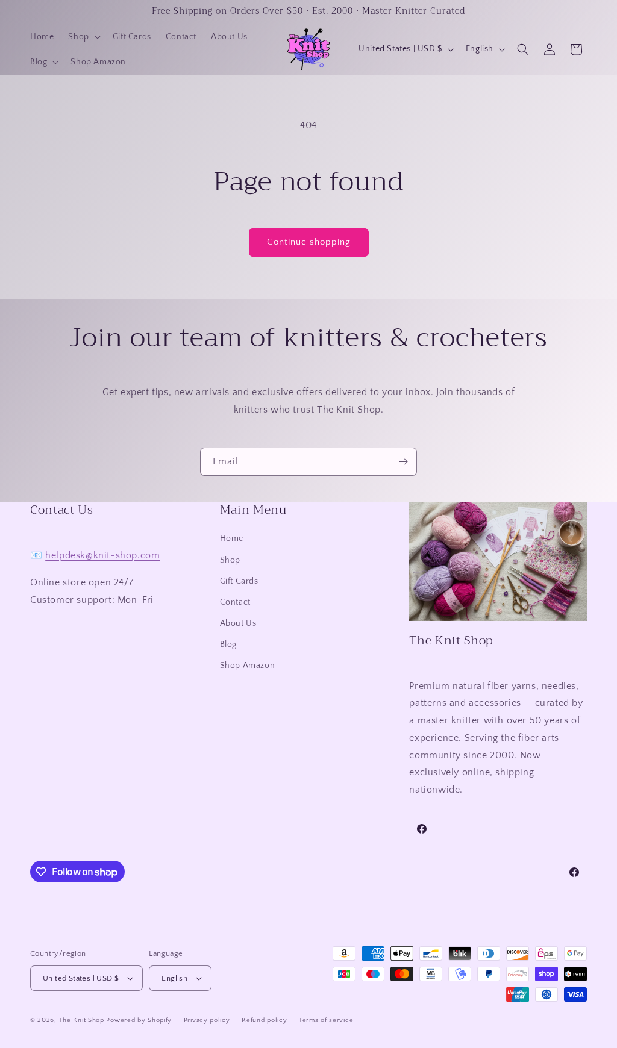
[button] (83, 36)
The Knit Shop (81, 1020)
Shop (230, 560)
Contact (235, 602)
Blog (228, 644)
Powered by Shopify (139, 1020)
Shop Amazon (247, 665)
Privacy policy (207, 1020)
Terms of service (326, 1020)
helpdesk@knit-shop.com (102, 555)
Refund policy (264, 1020)
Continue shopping (309, 242)
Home (231, 538)
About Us (238, 623)
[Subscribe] (403, 462)
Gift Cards (239, 581)
